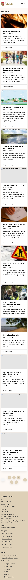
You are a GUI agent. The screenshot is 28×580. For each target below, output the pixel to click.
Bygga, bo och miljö (7, 533)
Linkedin (6, 574)
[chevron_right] (25, 480)
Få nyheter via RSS (9, 577)
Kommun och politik (7, 544)
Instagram (7, 569)
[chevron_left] (3, 480)
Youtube (6, 572)
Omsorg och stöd (7, 536)
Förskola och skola (7, 539)
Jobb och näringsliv (7, 541)
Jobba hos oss (8, 566)
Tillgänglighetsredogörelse (10, 558)
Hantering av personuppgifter (10, 555)
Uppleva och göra (7, 547)
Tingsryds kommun (9, 564)
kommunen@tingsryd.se (8, 528)
